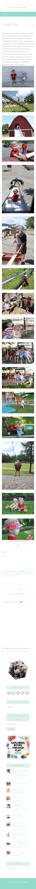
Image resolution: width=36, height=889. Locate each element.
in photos (17, 571)
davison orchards (21, 573)
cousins (12, 573)
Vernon (12, 576)
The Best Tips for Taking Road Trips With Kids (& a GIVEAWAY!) (21, 844)
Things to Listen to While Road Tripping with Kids (20, 826)
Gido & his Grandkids (17, 594)
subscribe (11, 729)
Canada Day (28, 571)
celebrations (6, 573)
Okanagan (30, 573)
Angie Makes (24, 882)
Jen (5, 571)
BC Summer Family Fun (21, 783)
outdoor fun (6, 576)
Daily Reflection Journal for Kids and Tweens (20, 808)
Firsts (19, 589)
